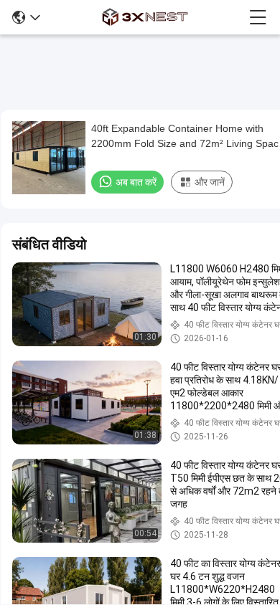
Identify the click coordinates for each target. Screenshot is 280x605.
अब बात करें (136, 182)
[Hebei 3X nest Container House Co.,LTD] (145, 17)
